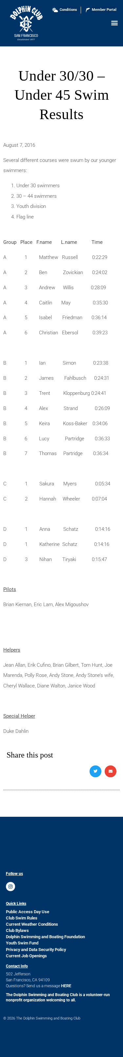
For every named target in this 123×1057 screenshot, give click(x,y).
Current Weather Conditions (32, 924)
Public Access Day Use (27, 911)
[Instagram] (10, 886)
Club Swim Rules (21, 917)
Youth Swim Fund (22, 943)
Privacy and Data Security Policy (36, 949)
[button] (114, 22)
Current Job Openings (26, 955)
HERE (66, 985)
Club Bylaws (17, 930)
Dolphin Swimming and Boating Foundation (45, 936)
